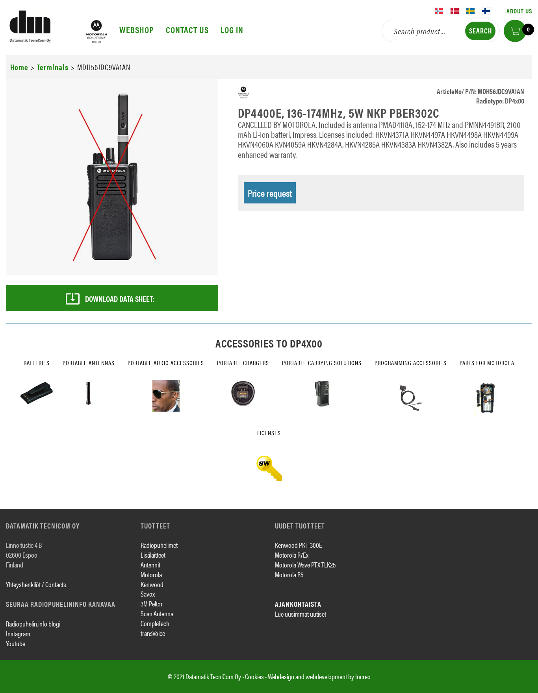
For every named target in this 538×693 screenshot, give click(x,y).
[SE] (470, 11)
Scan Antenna (157, 613)
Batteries (37, 362)
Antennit (150, 564)
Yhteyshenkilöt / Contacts (36, 584)
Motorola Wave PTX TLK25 (305, 564)
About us (519, 10)
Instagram (18, 633)
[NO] (439, 11)
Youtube (15, 643)
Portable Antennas (89, 362)
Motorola (151, 574)
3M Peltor (152, 603)
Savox (148, 594)
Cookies (254, 676)
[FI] (486, 11)
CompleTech (155, 623)
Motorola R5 (289, 574)
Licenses (269, 432)
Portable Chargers (243, 362)
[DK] (455, 11)
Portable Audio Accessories (166, 362)
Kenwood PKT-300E (298, 545)
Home (19, 66)
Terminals (53, 66)
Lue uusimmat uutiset (300, 614)
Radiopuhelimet (159, 545)
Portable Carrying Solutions (322, 362)
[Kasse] (515, 31)
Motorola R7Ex (291, 555)
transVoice (153, 633)
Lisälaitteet (153, 555)
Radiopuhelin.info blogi (33, 623)
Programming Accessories (411, 362)
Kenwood (152, 584)
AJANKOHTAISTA (298, 604)
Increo (363, 676)
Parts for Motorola (487, 362)
